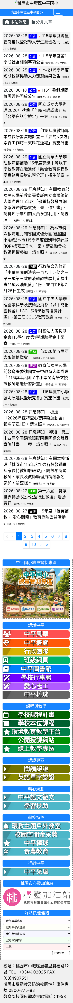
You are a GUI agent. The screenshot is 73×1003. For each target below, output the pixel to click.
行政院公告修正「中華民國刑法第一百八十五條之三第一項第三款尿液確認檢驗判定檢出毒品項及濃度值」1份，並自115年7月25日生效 (36, 278)
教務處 (13, 48)
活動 (33, 351)
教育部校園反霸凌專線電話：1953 (34, 996)
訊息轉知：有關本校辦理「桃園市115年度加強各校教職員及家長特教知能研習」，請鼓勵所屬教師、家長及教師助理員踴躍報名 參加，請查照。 (36, 470)
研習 (33, 366)
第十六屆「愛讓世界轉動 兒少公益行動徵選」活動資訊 (35, 496)
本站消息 (18, 22)
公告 (33, 36)
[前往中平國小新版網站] (36, 592)
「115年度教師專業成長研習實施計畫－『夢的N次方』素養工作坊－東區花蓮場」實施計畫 (36, 136)
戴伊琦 (49, 62)
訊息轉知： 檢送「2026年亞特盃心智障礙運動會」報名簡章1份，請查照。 (35, 418)
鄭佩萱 (41, 97)
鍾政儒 (65, 77)
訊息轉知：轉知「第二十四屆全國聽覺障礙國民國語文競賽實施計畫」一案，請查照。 (36, 438)
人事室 (14, 83)
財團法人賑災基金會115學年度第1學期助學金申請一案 (36, 337)
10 (34, 544)
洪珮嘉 (30, 291)
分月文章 (43, 22)
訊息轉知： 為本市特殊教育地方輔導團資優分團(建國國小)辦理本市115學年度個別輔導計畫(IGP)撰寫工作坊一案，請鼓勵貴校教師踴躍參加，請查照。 (35, 240)
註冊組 (65, 42)
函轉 (33, 266)
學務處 (63, 62)
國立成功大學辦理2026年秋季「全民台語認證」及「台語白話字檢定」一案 (35, 110)
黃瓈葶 (37, 358)
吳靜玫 (17, 220)
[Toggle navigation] (58, 12)
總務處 (56, 97)
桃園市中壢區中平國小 (27, 12)
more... (61, 952)
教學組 (53, 117)
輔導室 (29, 220)
